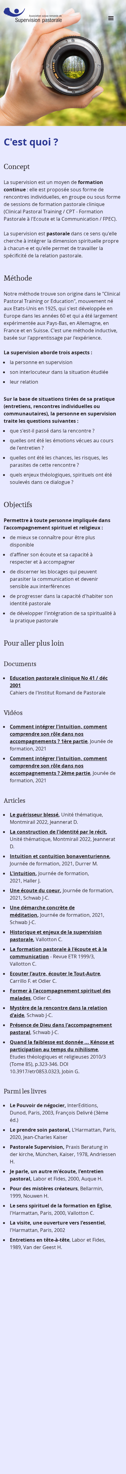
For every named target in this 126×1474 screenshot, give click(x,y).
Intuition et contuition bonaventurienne (59, 856)
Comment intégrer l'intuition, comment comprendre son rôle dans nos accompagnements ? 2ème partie (58, 765)
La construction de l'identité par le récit (58, 831)
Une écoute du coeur (35, 890)
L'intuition (22, 873)
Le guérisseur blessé (34, 814)
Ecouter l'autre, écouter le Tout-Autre (55, 973)
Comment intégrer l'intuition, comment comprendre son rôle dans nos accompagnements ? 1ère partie (58, 734)
